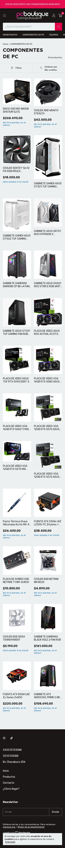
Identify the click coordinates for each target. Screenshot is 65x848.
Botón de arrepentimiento (31, 827)
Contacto (8, 782)
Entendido (10, 842)
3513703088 (10, 755)
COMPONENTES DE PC (33, 34)
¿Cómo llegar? (11, 788)
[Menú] (4, 15)
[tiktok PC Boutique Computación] (11, 738)
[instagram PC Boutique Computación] (4, 738)
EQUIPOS (53, 34)
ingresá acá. (9, 827)
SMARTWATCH (10, 34)
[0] (60, 15)
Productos (9, 776)
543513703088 (12, 749)
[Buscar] (58, 27)
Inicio (5, 44)
